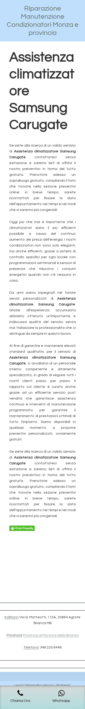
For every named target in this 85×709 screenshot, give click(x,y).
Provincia (14, 635)
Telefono (31, 647)
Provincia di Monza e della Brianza (51, 635)
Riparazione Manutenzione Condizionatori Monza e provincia (42, 20)
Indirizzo (11, 617)
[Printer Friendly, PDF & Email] (22, 528)
